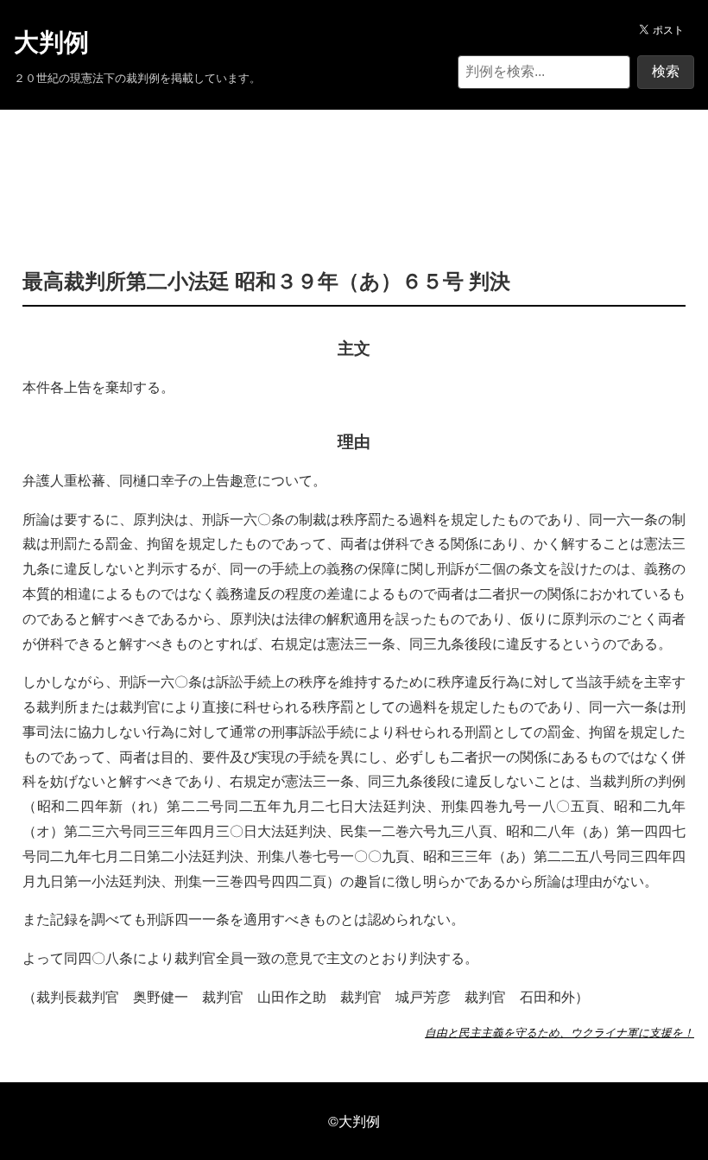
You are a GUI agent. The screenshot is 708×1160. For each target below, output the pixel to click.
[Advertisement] (354, 162)
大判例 (51, 42)
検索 (666, 71)
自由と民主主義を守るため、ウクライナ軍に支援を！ (559, 1032)
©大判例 (354, 1121)
